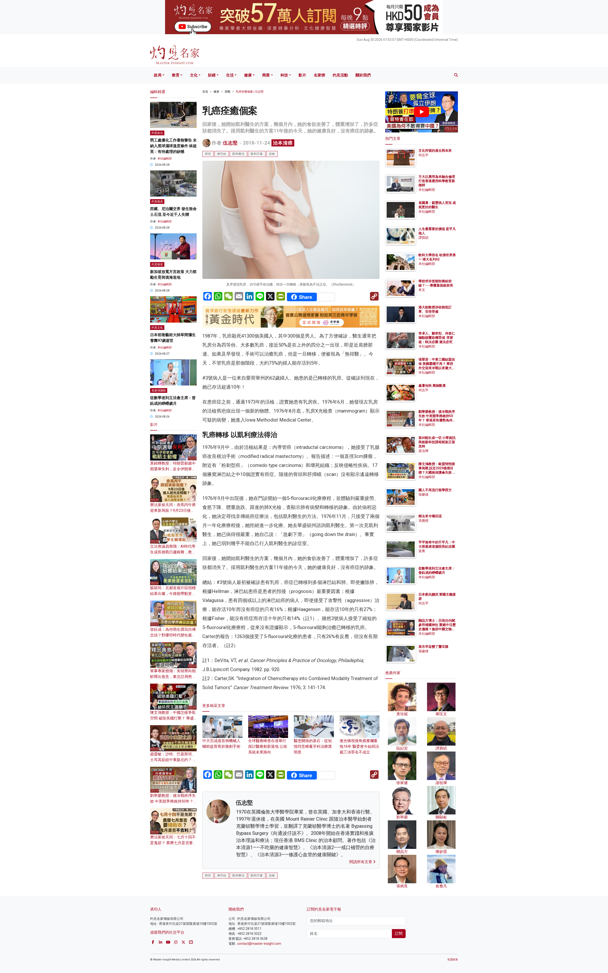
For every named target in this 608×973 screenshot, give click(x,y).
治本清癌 (283, 143)
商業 (266, 75)
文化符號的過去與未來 (435, 150)
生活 (230, 75)
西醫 (227, 91)
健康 (248, 75)
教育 (176, 75)
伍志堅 (230, 143)
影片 (302, 75)
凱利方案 (257, 153)
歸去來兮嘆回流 (430, 516)
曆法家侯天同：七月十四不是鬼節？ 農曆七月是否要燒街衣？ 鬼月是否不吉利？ (173, 843)
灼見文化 (157, 327)
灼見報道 (157, 201)
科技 (284, 75)
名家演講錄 (159, 390)
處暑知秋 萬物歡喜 (432, 385)
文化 (194, 75)
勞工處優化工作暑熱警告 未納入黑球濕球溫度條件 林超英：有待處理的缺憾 (173, 146)
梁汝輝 (423, 451)
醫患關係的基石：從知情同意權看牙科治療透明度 (313, 746)
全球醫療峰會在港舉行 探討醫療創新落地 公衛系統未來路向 (267, 746)
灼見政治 (157, 133)
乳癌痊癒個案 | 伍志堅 (250, 91)
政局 (158, 75)
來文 (421, 290)
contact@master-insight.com (259, 943)
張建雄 (423, 494)
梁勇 (421, 551)
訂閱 (399, 933)
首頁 (205, 91)
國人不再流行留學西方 (435, 490)
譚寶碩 (423, 238)
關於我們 (363, 75)
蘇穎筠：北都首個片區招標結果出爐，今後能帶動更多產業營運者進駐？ (173, 594)
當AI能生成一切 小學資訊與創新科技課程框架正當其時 (437, 442)
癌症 (208, 153)
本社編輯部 (164, 158)
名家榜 (319, 75)
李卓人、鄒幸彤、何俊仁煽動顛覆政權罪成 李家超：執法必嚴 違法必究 (436, 337)
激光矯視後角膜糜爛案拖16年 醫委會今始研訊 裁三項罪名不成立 (359, 746)
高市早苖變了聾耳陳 (433, 647)
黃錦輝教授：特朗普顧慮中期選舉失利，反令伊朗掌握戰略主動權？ (173, 469)
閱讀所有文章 (361, 862)
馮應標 (423, 520)
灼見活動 (340, 75)
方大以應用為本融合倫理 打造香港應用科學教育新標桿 (437, 181)
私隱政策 (452, 959)
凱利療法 (238, 153)
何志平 (423, 155)
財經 (212, 75)
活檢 (272, 153)
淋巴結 (221, 153)
